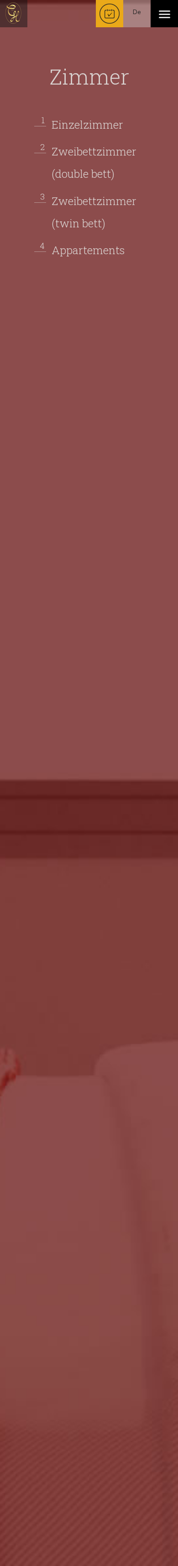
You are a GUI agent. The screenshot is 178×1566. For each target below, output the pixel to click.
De (137, 12)
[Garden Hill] (13, 13)
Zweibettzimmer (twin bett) (94, 211)
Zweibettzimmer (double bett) (94, 161)
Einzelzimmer (87, 123)
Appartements (88, 249)
